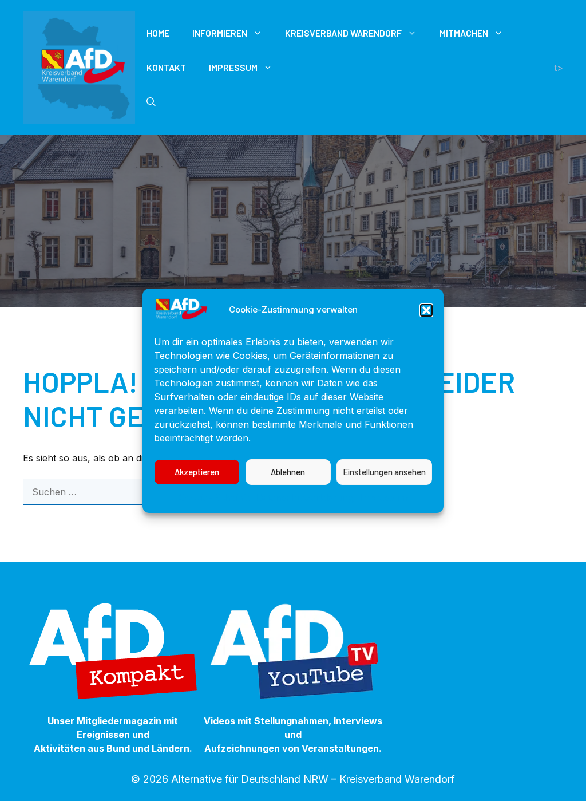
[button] (426, 310)
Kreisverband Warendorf (343, 32)
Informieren (219, 32)
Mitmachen (464, 32)
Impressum (383, 497)
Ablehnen (288, 472)
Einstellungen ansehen (384, 472)
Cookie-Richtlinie (215, 497)
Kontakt (166, 67)
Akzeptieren (197, 472)
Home (157, 32)
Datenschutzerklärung (305, 497)
